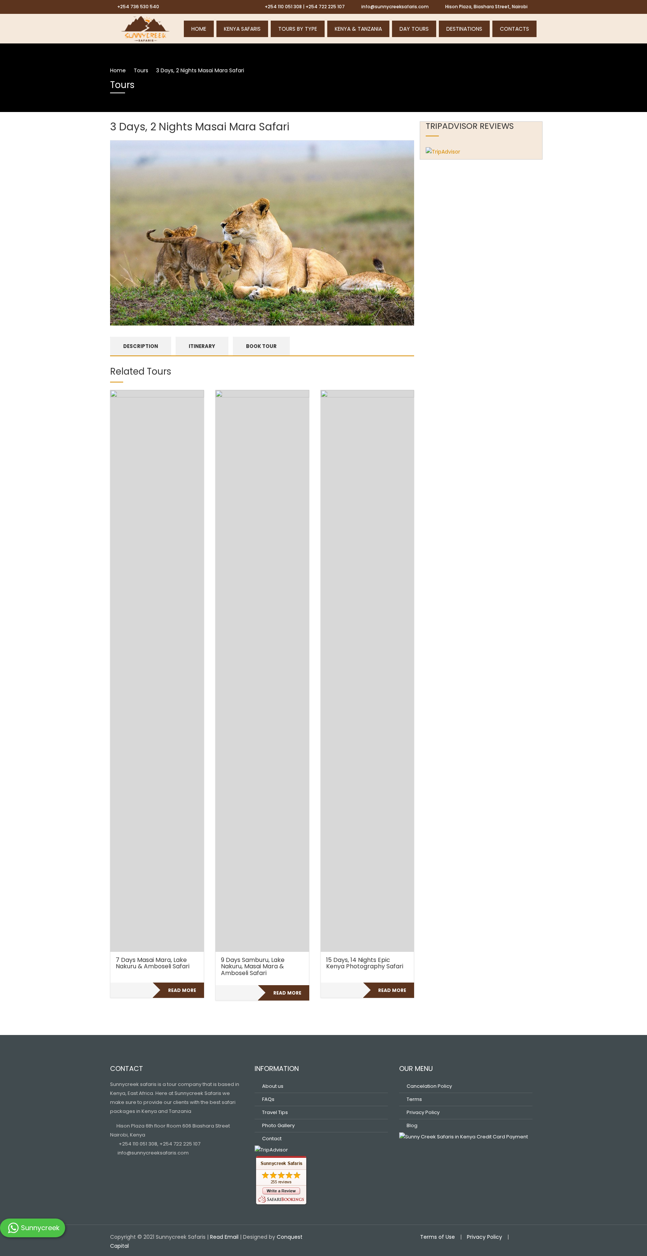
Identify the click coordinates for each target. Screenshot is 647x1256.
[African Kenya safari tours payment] (463, 1136)
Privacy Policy (423, 1112)
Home (118, 70)
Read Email (224, 1237)
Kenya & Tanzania (358, 29)
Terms (414, 1099)
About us (272, 1086)
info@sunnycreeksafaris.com (152, 1152)
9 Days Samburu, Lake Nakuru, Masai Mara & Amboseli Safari (253, 966)
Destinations (464, 29)
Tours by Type (297, 29)
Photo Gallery (278, 1125)
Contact (272, 1138)
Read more (182, 990)
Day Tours (414, 29)
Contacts (514, 29)
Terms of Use (437, 1237)
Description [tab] (140, 346)
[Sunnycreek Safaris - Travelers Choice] (145, 28)
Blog (412, 1125)
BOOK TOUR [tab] (261, 346)
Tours (141, 70)
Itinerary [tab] (202, 346)
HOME (198, 29)
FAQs (268, 1099)
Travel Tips (275, 1112)
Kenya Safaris (242, 29)
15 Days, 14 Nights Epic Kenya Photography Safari (364, 963)
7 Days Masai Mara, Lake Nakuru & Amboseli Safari (152, 963)
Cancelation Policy (429, 1086)
